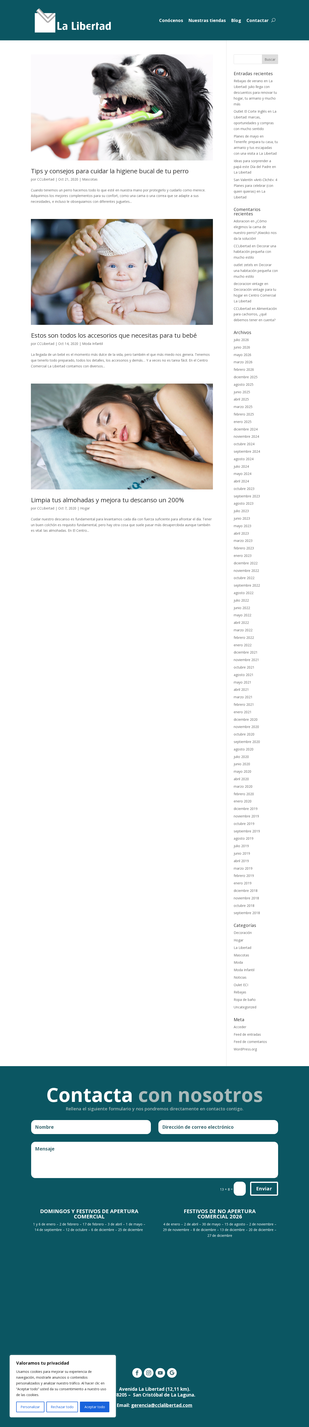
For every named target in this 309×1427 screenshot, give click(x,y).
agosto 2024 (243, 459)
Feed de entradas (247, 1034)
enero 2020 (243, 801)
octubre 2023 (244, 488)
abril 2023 (241, 533)
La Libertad (242, 947)
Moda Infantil (92, 343)
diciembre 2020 (246, 719)
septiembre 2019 (247, 831)
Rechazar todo (62, 1407)
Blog (236, 20)
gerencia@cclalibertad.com (161, 1405)
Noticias (240, 977)
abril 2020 (241, 779)
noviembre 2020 (246, 726)
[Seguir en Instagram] (149, 1373)
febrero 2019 (244, 875)
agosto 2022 (243, 592)
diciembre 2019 (246, 808)
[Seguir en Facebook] (137, 1373)
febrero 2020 (244, 794)
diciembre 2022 (246, 563)
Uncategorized (245, 1007)
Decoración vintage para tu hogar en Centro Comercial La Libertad (255, 295)
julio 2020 (241, 756)
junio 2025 (242, 392)
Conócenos (171, 20)
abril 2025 (241, 399)
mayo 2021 (242, 682)
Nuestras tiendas (207, 20)
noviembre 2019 (246, 816)
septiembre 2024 (247, 451)
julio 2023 (241, 511)
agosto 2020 (243, 749)
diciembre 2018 (246, 890)
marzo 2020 (243, 786)
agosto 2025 (243, 384)
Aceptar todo (94, 1407)
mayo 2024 (242, 473)
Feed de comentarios (250, 1041)
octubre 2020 (244, 734)
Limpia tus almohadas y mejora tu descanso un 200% (107, 499)
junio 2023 (242, 518)
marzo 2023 (243, 540)
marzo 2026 (243, 362)
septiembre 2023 (247, 496)
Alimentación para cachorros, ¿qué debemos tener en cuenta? (255, 314)
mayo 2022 (242, 615)
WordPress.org (245, 1049)
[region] (63, 1386)
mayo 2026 (242, 354)
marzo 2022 (243, 630)
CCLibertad (45, 179)
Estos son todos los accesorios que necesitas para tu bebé (114, 335)
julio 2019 (241, 846)
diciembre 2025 (246, 377)
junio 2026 (242, 347)
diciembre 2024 (246, 429)
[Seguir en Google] (172, 1373)
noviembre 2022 (246, 570)
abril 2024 (241, 481)
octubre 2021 (244, 667)
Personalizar (30, 1407)
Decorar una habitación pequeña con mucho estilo (255, 252)
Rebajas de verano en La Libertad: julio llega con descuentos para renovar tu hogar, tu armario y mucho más (255, 92)
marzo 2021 (243, 697)
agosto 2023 (243, 503)
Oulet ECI (241, 985)
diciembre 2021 (246, 652)
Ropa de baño (245, 999)
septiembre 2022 (247, 585)
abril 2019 (241, 861)
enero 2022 (243, 645)
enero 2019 (243, 883)
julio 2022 (241, 600)
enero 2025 (243, 421)
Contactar (257, 20)
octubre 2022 (244, 577)
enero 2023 (243, 555)
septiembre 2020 (247, 741)
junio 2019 (242, 853)
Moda (238, 962)
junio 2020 (242, 764)
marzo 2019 (243, 868)
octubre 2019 (244, 823)
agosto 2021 (243, 674)
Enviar (264, 1188)
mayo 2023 (242, 526)
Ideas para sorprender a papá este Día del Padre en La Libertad (255, 167)
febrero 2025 (244, 414)
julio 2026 (241, 339)
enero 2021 (243, 712)
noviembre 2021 (246, 659)
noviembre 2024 (246, 436)
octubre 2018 (244, 905)
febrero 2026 (244, 369)
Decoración (243, 932)
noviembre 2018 (246, 898)
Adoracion (242, 221)
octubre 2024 (244, 444)
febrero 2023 (244, 548)
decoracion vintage (248, 283)
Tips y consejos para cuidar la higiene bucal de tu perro (110, 171)
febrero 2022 (244, 637)
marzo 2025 (243, 406)
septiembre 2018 (247, 912)
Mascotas (90, 179)
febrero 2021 (244, 704)
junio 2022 (242, 607)
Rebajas (240, 992)
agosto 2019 (243, 838)
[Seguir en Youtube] (160, 1373)
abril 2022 (241, 622)
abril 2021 (241, 689)
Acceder (240, 1027)
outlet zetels (243, 264)
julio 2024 (241, 466)
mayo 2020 (242, 771)
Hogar (85, 508)
